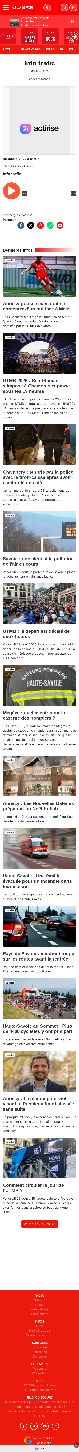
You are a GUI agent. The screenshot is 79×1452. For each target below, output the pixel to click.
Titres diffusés (39, 1309)
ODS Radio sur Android (39, 1390)
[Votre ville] (47, 7)
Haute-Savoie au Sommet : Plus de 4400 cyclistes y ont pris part (37, 1028)
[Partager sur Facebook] (20, 227)
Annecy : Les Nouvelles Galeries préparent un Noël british (38, 806)
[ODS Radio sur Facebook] (23, 1426)
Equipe (39, 1305)
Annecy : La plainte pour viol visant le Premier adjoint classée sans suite (38, 1104)
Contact (39, 1300)
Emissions (39, 1352)
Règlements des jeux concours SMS (39, 1406)
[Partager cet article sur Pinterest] (39, 227)
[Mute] (72, 21)
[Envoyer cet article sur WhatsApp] (49, 227)
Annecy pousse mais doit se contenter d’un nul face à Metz (36, 306)
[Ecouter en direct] (73, 7)
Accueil (9, 49)
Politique (68, 49)
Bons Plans (31, 49)
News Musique (39, 1330)
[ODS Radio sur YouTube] (45, 1426)
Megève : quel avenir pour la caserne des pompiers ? (34, 715)
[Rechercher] (64, 7)
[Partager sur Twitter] (29, 227)
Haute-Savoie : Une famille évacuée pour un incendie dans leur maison (37, 881)
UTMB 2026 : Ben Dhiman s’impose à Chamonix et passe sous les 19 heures (36, 386)
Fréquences (39, 1314)
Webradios (39, 1373)
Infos (50, 49)
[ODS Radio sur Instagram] (55, 1426)
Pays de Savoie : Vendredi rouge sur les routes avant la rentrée (38, 956)
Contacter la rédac (39, 1335)
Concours (40, 1356)
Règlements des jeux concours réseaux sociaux (39, 1402)
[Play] (5, 33)
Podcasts (39, 1368)
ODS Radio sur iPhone (39, 1385)
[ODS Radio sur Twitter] (34, 1426)
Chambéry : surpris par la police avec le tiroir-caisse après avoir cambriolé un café (38, 477)
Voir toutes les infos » (39, 1224)
